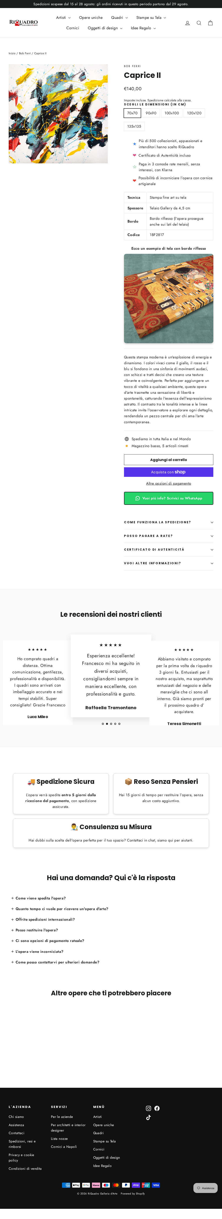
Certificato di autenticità (154, 550)
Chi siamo (16, 1116)
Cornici (72, 28)
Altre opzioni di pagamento (168, 483)
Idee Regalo (141, 28)
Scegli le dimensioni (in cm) (155, 104)
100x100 (172, 113)
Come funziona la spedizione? (157, 522)
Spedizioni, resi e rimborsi (22, 1144)
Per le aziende (62, 1116)
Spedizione (155, 100)
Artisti (61, 17)
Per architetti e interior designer (68, 1127)
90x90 (151, 113)
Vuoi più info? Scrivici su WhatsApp (172, 498)
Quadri (117, 17)
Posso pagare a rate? (148, 536)
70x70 (132, 113)
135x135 (134, 126)
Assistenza (16, 1124)
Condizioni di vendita (25, 1168)
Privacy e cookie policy (21, 1157)
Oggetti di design (103, 28)
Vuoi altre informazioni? (152, 563)
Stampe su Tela (149, 17)
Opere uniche (91, 17)
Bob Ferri (132, 66)
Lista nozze (59, 1138)
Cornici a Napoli (64, 1146)
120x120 (194, 113)
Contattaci (16, 1132)
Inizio (12, 53)
